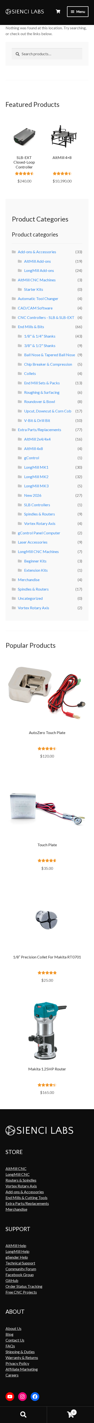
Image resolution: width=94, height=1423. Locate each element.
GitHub (12, 1280)
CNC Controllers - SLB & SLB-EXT (46, 317)
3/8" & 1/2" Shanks (39, 345)
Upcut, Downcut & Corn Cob (47, 411)
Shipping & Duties (20, 1351)
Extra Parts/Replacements (39, 429)
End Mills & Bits (31, 326)
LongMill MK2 (36, 476)
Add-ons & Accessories (37, 251)
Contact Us (15, 1340)
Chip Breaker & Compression (48, 364)
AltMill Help (16, 1245)
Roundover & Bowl (39, 401)
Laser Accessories (32, 542)
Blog (9, 1334)
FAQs (10, 1346)
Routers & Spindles (21, 1180)
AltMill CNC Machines (37, 279)
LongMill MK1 (36, 467)
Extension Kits (36, 570)
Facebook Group (20, 1274)
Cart (60, 1410)
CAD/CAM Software (35, 308)
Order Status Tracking (24, 1286)
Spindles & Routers (39, 514)
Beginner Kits (35, 561)
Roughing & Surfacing (42, 392)
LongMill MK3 (36, 485)
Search (23, 1415)
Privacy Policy (17, 1363)
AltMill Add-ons (37, 261)
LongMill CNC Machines (38, 551)
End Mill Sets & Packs (42, 382)
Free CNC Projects (21, 1292)
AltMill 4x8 (33, 448)
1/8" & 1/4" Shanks (39, 336)
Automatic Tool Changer (38, 298)
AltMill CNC (16, 1168)
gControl (31, 457)
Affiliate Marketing (22, 1369)
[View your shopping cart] (58, 11)
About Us (13, 1328)
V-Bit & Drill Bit (37, 420)
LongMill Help (17, 1251)
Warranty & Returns (22, 1357)
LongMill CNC (18, 1174)
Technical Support (20, 1263)
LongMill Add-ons (39, 270)
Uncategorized (30, 598)
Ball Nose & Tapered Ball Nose (49, 354)
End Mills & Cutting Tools (26, 1197)
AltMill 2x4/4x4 (37, 439)
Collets (30, 373)
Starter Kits (33, 289)
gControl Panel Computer (39, 532)
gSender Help (17, 1257)
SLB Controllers (37, 504)
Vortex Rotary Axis (39, 523)
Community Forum (21, 1268)
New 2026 (32, 495)
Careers (12, 1375)
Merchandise (29, 579)
